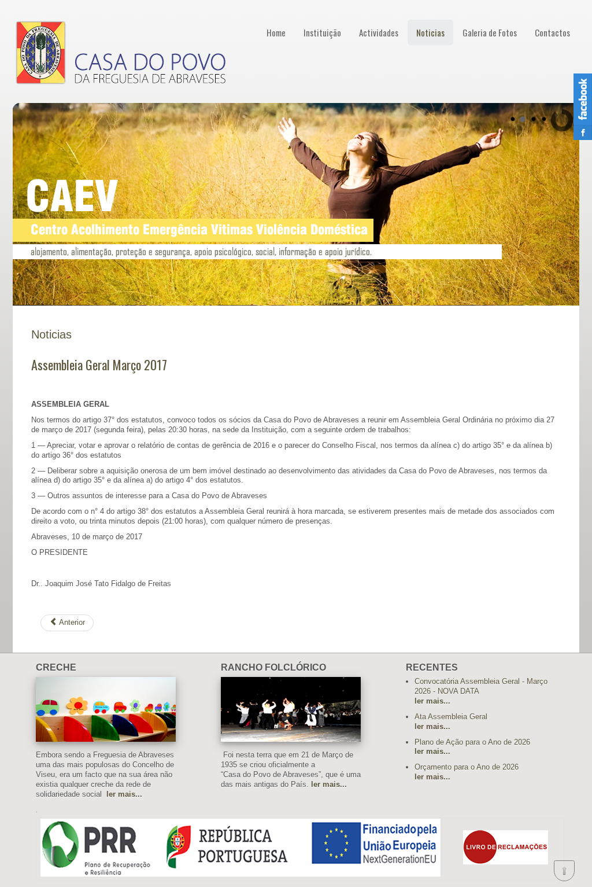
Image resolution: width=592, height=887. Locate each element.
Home (276, 32)
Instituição (322, 32)
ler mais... (432, 701)
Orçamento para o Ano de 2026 (467, 767)
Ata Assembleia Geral (451, 716)
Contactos (552, 32)
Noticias (430, 32)
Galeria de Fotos (489, 32)
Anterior (71, 622)
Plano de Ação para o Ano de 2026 (472, 742)
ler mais (120, 794)
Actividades (378, 32)
